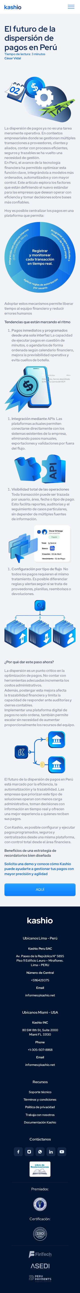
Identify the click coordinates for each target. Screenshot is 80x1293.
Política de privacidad (40, 1107)
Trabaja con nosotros (40, 1115)
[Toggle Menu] (71, 7)
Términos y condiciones (40, 1100)
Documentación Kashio (40, 1122)
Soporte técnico (40, 1092)
